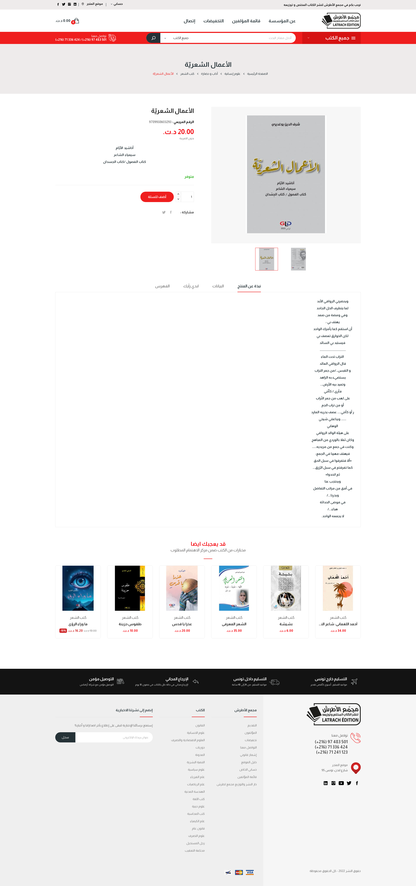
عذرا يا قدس (182, 624)
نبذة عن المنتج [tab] (249, 286)
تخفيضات (251, 740)
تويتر (349, 783)
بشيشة (286, 624)
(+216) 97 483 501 (331, 741)
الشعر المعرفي (234, 624)
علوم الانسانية (196, 732)
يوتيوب (341, 783)
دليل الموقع (249, 762)
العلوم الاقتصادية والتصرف (188, 740)
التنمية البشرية (196, 762)
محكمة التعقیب (195, 850)
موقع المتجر (94, 3)
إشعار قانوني (248, 754)
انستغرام (333, 783)
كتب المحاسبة (196, 813)
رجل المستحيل (195, 843)
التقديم (252, 725)
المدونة (200, 754)
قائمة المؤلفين (247, 777)
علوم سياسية (196, 769)
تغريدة (164, 212)
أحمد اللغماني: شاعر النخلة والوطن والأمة (338, 624)
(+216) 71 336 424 (331, 747)
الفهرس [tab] (162, 286)
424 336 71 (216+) (67, 39)
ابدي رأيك (191, 286)
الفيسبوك (357, 783)
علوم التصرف (196, 835)
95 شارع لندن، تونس (335, 770)
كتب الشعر (78, 618)
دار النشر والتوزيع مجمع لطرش (237, 784)
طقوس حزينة (130, 624)
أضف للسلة (157, 197)
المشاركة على (171, 212)
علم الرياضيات (196, 784)
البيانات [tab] (218, 286)
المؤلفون (251, 732)
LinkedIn (326, 783)
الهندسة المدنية (194, 791)
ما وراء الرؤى (78, 624)
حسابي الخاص (248, 769)
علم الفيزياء (197, 777)
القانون (200, 725)
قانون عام (198, 828)
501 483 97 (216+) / (93, 39)
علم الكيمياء (197, 821)
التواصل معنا (248, 747)
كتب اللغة (199, 799)
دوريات (200, 747)
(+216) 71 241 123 (332, 752)
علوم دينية (198, 806)
